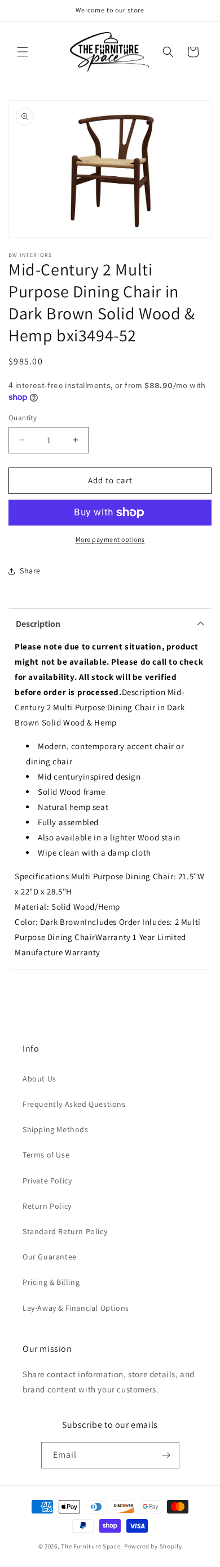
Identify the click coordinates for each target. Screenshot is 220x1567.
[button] (22, 51)
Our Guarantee (50, 1257)
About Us (39, 1079)
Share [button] (30, 571)
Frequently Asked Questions (74, 1104)
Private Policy (47, 1181)
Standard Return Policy (65, 1231)
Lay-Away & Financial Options (76, 1308)
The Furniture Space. (91, 1546)
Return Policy (47, 1206)
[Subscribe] (166, 1455)
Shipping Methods (56, 1129)
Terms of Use (46, 1155)
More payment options (110, 539)
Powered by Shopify (153, 1546)
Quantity (22, 417)
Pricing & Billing (51, 1282)
